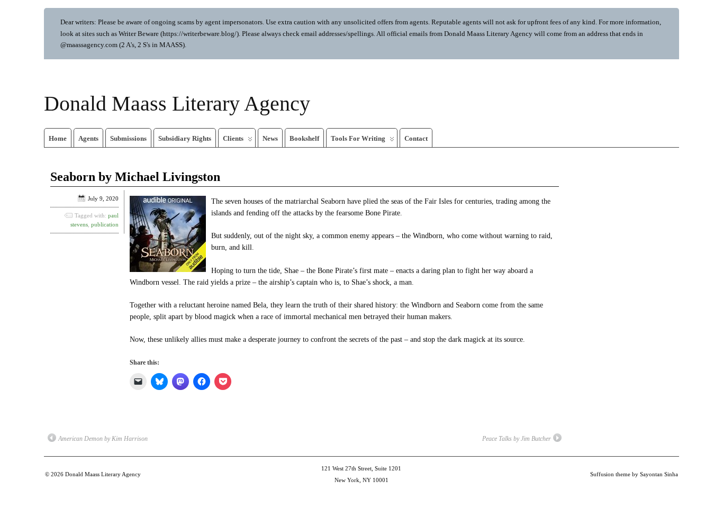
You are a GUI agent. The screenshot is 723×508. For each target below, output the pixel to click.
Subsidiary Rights (184, 138)
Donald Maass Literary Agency (177, 103)
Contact (416, 138)
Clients (233, 138)
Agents (88, 138)
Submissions (128, 138)
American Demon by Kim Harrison (103, 438)
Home (58, 138)
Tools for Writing (358, 138)
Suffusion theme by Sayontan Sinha (634, 474)
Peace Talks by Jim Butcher (516, 438)
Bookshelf (304, 138)
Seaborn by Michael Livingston (135, 177)
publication (105, 224)
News (270, 138)
